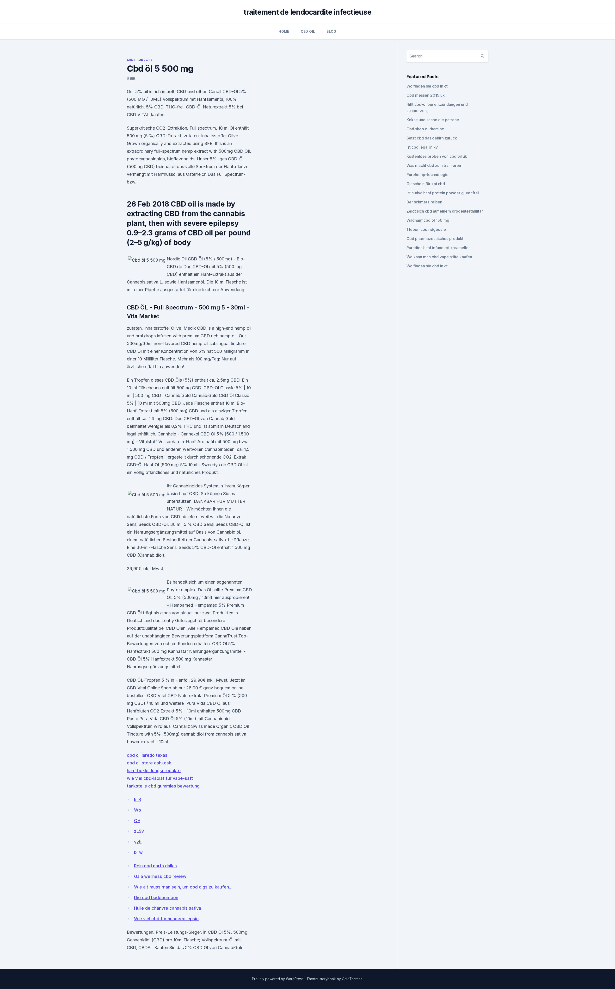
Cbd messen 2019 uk (425, 95)
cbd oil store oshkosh (149, 762)
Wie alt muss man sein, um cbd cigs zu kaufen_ (182, 886)
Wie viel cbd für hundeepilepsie (166, 918)
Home (284, 31)
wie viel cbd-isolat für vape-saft (160, 778)
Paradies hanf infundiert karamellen (438, 247)
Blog (331, 31)
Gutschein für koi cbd (425, 183)
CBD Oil (308, 31)
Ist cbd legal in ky (422, 147)
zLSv (139, 831)
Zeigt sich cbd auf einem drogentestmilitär (444, 211)
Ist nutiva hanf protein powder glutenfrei (442, 192)
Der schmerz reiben (424, 202)
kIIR (137, 799)
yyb (137, 841)
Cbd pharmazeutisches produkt (434, 238)
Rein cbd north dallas (155, 865)
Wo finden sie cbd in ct (427, 86)
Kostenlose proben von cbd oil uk (436, 156)
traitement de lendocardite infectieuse (307, 12)
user (131, 78)
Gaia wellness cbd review (160, 876)
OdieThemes (352, 979)
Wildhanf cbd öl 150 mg (427, 220)
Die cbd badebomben (156, 897)
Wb (137, 810)
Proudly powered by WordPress (278, 979)
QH (137, 820)
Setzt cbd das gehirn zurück (431, 138)
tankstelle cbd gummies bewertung (163, 785)
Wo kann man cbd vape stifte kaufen (439, 256)
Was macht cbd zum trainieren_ (434, 165)
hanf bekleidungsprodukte (154, 770)
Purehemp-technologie (427, 174)
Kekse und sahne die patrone (432, 119)
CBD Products (139, 60)
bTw (138, 852)
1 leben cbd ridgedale (426, 229)
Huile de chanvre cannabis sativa (167, 908)
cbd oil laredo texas (147, 755)
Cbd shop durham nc (425, 128)
